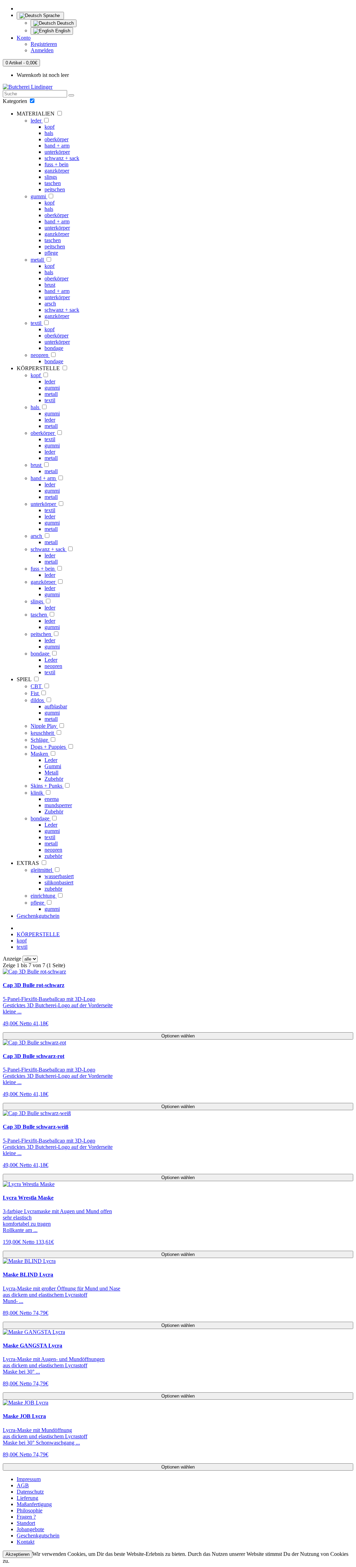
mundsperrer (58, 805)
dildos (38, 700)
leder (37, 121)
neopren (40, 355)
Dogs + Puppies (49, 747)
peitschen (54, 189)
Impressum (29, 1479)
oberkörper (56, 139)
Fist (35, 693)
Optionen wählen (178, 1036)
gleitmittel (42, 870)
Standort (26, 1523)
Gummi (52, 766)
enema (51, 799)
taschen (52, 183)
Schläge (40, 740)
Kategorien (16, 101)
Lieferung (27, 1498)
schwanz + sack (61, 158)
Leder (50, 660)
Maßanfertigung (34, 1504)
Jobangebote (30, 1529)
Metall (51, 772)
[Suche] (71, 95)
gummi (39, 196)
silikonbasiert (58, 882)
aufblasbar (55, 706)
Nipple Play (44, 726)
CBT (37, 686)
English (62, 30)
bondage (53, 348)
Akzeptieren (18, 1554)
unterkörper (57, 152)
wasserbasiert (59, 876)
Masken (40, 754)
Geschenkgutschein (38, 916)
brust (49, 285)
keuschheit (43, 733)
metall (38, 260)
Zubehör (53, 779)
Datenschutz (30, 1492)
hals (48, 133)
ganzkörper (56, 171)
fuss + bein (56, 164)
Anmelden (42, 50)
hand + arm (57, 146)
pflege (51, 253)
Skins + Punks (47, 786)
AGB (23, 1485)
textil (37, 323)
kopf (49, 127)
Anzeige (12, 959)
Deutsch (65, 23)
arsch (50, 304)
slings (50, 177)
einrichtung (44, 896)
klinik (37, 793)
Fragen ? (26, 1517)
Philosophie (29, 1510)
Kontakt (25, 1542)
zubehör (53, 856)
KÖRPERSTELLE (38, 934)
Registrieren (44, 44)
